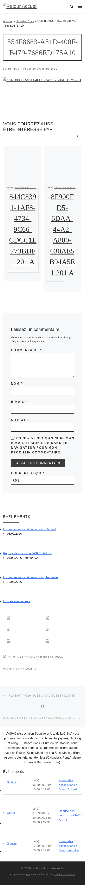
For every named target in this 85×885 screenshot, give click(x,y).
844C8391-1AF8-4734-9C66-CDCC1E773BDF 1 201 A (23, 229)
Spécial (12, 782)
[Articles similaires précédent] (67, 135)
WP (28, 874)
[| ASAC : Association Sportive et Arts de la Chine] (20, 6)
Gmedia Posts (25, 21)
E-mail (19, 401)
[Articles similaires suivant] (77, 135)
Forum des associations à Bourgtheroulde (30, 577)
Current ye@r (27, 473)
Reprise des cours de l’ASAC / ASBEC (70, 815)
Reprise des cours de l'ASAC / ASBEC (27, 553)
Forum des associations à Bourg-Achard (29, 529)
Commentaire (26, 350)
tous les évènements (16, 601)
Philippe (13, 68)
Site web (20, 420)
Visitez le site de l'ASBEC (19, 669)
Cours (11, 812)
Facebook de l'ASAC (49, 656)
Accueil (7, 21)
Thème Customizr (64, 874)
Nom (16, 383)
